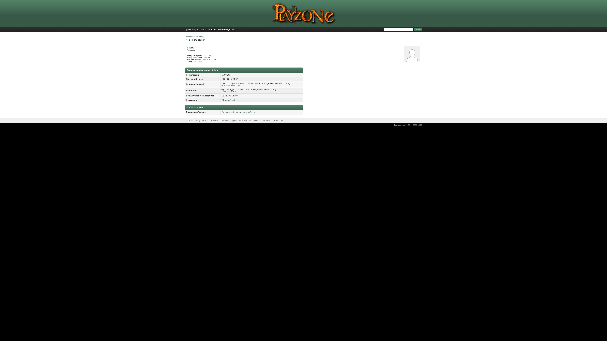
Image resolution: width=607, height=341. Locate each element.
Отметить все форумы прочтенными (255, 121)
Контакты (190, 121)
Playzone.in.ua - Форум (195, 37)
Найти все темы (228, 92)
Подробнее (229, 100)
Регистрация (224, 29)
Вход (213, 29)
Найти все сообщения (231, 86)
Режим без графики (228, 121)
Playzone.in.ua (202, 121)
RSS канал (279, 121)
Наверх (214, 121)
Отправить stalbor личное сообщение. (239, 112)
